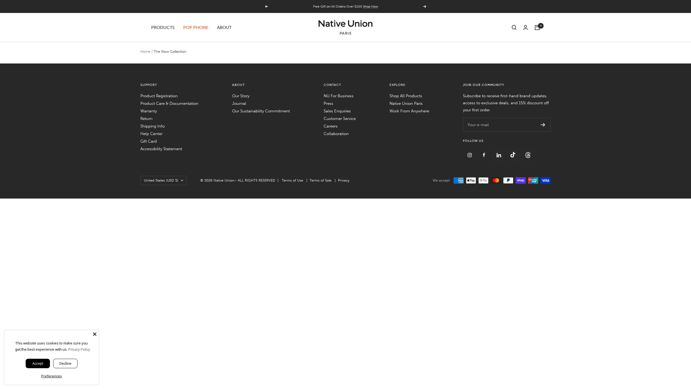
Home (145, 51)
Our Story (240, 95)
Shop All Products (405, 95)
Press (328, 103)
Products (163, 27)
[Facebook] (484, 151)
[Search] (514, 27)
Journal (239, 103)
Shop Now (370, 6)
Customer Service (340, 118)
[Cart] (537, 27)
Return (146, 118)
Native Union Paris (406, 103)
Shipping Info (152, 126)
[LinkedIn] (499, 151)
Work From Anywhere (409, 111)
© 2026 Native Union (217, 180)
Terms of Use (292, 180)
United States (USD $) (161, 180)
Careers (331, 126)
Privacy (343, 180)
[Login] (525, 27)
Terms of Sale (320, 180)
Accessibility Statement (161, 148)
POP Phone (195, 27)
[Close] (94, 334)
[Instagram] (470, 151)
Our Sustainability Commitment (261, 111)
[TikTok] (514, 151)
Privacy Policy (79, 349)
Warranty (148, 111)
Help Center (151, 133)
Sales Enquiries (337, 111)
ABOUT (224, 27)
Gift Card (148, 141)
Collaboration (336, 133)
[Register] (543, 125)
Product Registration (159, 95)
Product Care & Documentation (169, 103)
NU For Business (339, 95)
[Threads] (528, 151)
